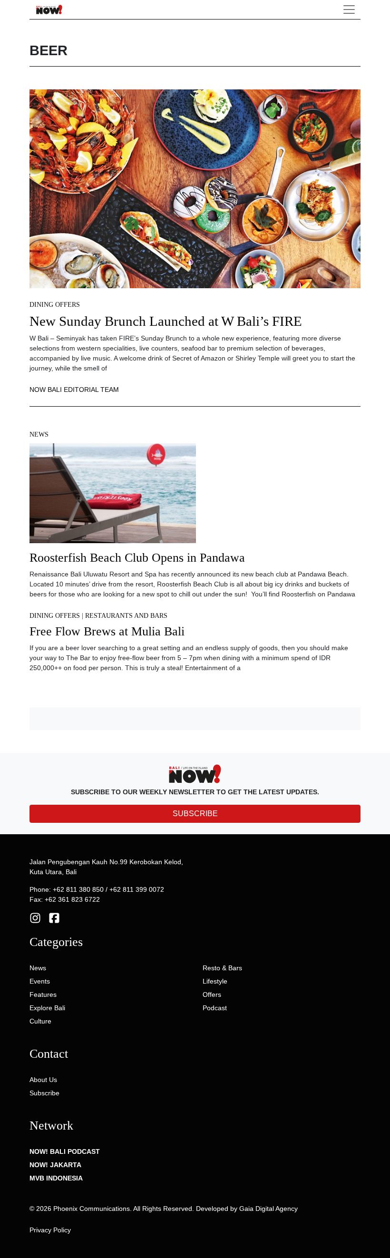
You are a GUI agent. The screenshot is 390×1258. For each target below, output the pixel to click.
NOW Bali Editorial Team (74, 389)
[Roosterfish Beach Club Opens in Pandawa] (112, 496)
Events (39, 981)
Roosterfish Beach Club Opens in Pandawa (137, 558)
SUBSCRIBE (195, 813)
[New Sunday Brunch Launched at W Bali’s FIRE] (195, 188)
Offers (212, 994)
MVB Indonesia (56, 1178)
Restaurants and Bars (126, 615)
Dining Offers (54, 304)
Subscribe (44, 1093)
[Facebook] (54, 917)
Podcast (215, 1008)
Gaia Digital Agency (268, 1208)
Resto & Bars (222, 968)
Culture (40, 1021)
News (39, 434)
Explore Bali (47, 1008)
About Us (43, 1079)
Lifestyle (215, 981)
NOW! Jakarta (55, 1165)
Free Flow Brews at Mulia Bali (107, 631)
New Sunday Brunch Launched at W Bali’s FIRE (165, 321)
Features (43, 994)
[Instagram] (35, 917)
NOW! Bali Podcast (64, 1151)
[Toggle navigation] (349, 9)
